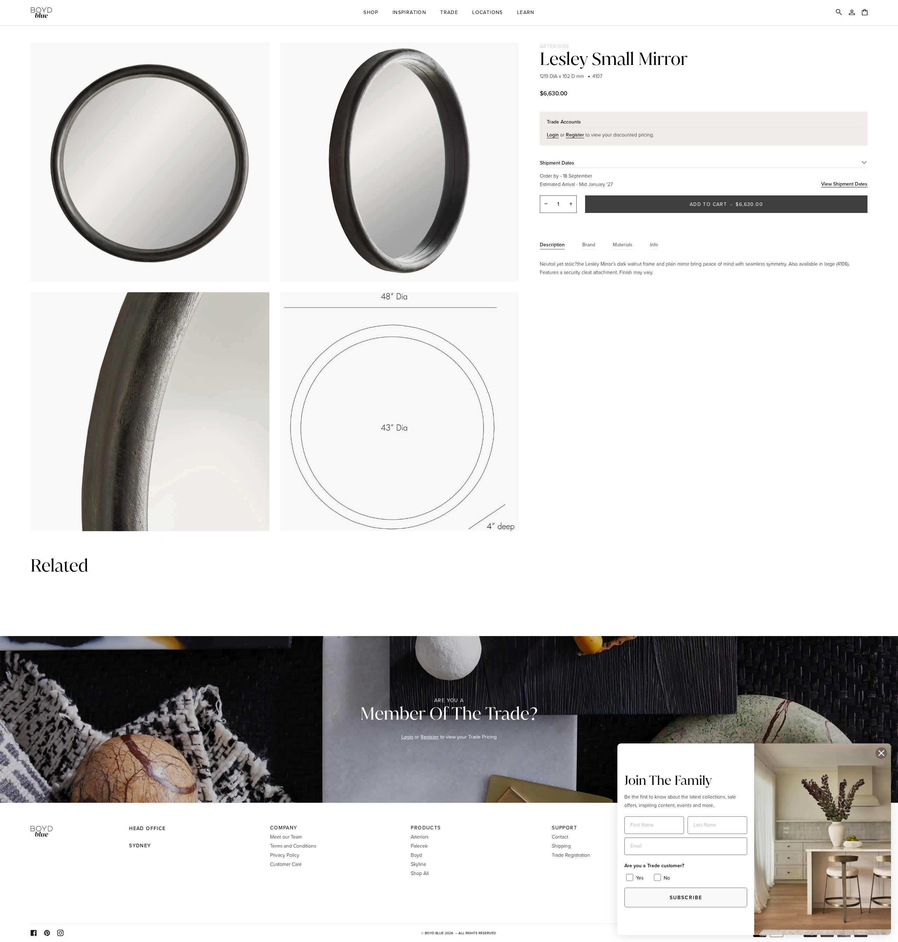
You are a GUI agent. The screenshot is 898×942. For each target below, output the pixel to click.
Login (407, 737)
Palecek (419, 845)
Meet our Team (286, 836)
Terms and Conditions (293, 845)
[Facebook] (34, 933)
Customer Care (286, 864)
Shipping (561, 845)
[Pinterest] (47, 933)
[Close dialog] (881, 753)
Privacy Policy (284, 854)
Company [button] (283, 827)
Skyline (418, 864)
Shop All (420, 873)
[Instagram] (60, 933)
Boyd (416, 854)
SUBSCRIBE (686, 897)
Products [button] (426, 827)
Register (430, 737)
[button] (371, 12)
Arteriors (554, 46)
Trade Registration (571, 854)
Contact (560, 836)
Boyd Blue (434, 933)
